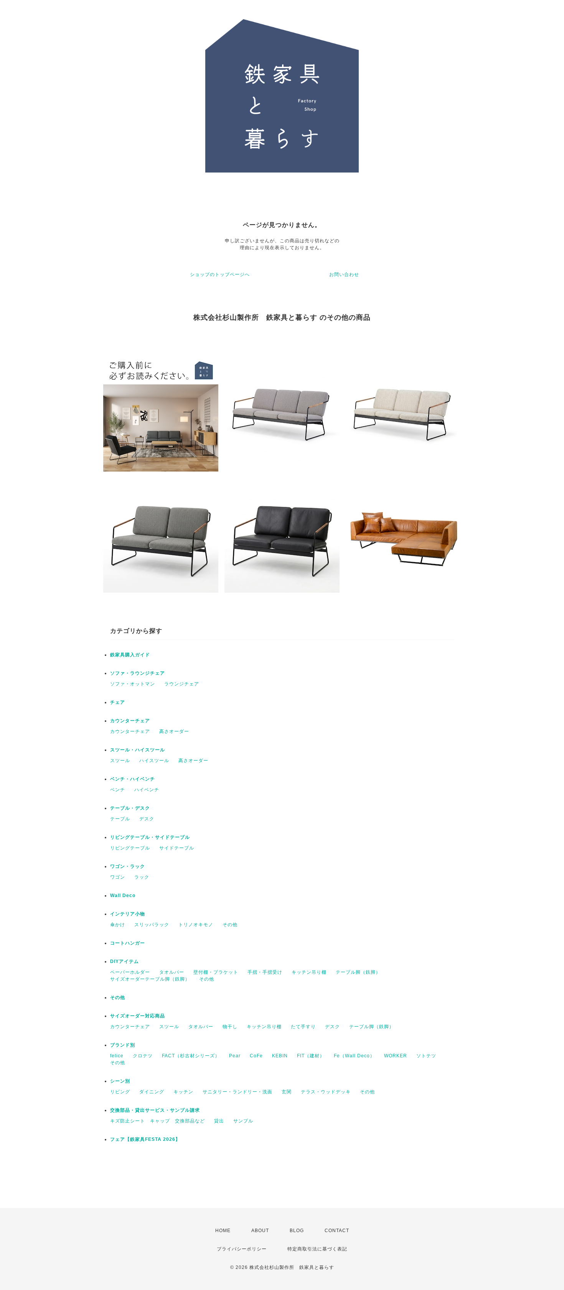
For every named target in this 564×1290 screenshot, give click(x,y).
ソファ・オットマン (132, 684)
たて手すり (303, 1026)
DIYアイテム (124, 961)
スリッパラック (151, 924)
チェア (117, 702)
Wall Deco (122, 895)
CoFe (256, 1055)
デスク (146, 819)
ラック (141, 877)
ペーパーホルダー (130, 972)
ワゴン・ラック (127, 866)
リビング (120, 1091)
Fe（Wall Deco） (354, 1055)
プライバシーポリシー (242, 1249)
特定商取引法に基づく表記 (317, 1249)
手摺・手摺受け (264, 972)
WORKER (395, 1055)
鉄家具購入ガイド (130, 654)
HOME (223, 1230)
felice (117, 1055)
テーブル (120, 819)
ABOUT (260, 1230)
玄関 (287, 1091)
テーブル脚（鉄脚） (358, 972)
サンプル (243, 1121)
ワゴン (117, 877)
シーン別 (120, 1081)
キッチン (183, 1091)
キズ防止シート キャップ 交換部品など (157, 1121)
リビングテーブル (130, 848)
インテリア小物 (127, 914)
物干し (230, 1026)
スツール (120, 760)
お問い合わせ (344, 274)
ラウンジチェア (181, 684)
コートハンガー (127, 943)
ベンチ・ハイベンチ (132, 779)
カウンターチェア (130, 720)
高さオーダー (174, 731)
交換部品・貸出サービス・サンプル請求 (155, 1110)
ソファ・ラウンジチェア (137, 673)
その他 (230, 924)
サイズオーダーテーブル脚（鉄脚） (150, 979)
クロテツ (143, 1055)
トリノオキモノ (195, 924)
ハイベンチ (146, 789)
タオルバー (171, 972)
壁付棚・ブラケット (215, 972)
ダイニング (151, 1091)
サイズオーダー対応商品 (137, 1016)
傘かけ (117, 924)
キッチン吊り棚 (309, 972)
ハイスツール (154, 760)
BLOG (297, 1230)
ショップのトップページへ (220, 274)
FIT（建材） (311, 1055)
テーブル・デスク (130, 808)
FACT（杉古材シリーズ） (191, 1055)
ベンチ (117, 789)
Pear (235, 1055)
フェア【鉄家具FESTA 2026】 (145, 1139)
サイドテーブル (176, 848)
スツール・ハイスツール (137, 750)
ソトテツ (426, 1055)
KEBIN (280, 1055)
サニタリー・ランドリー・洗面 (237, 1091)
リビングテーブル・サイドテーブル (150, 837)
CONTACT (337, 1230)
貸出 (219, 1121)
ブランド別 (122, 1045)
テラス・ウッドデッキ (326, 1091)
